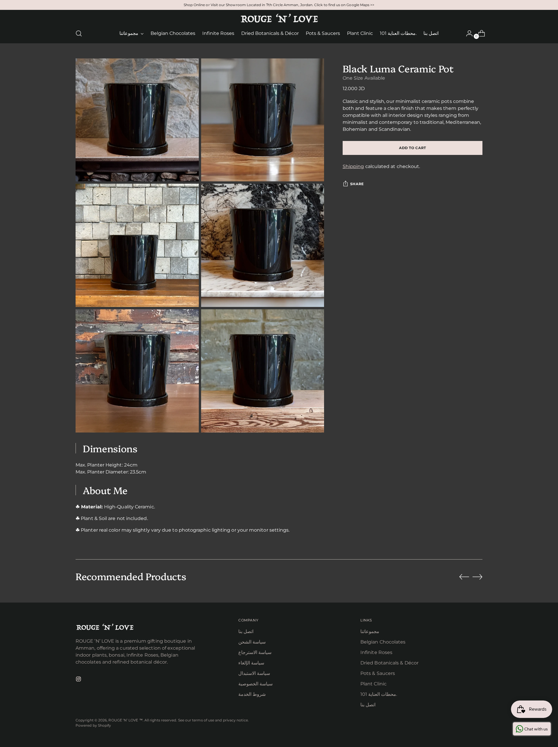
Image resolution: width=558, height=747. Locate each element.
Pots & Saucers (377, 673)
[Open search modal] (79, 33)
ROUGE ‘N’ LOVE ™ (125, 720)
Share (357, 184)
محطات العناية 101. (378, 694)
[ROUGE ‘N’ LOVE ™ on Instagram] (79, 680)
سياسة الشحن (252, 642)
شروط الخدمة (252, 694)
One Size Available (364, 78)
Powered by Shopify (93, 725)
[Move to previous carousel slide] (464, 577)
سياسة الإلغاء (251, 663)
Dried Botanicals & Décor (389, 663)
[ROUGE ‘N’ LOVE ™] (279, 18)
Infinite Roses (376, 652)
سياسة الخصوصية (255, 684)
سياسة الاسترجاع (254, 652)
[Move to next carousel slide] (477, 577)
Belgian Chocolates (382, 642)
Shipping (353, 166)
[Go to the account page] (467, 33)
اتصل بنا (245, 631)
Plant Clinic (373, 684)
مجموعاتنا (369, 631)
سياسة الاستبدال (254, 673)
